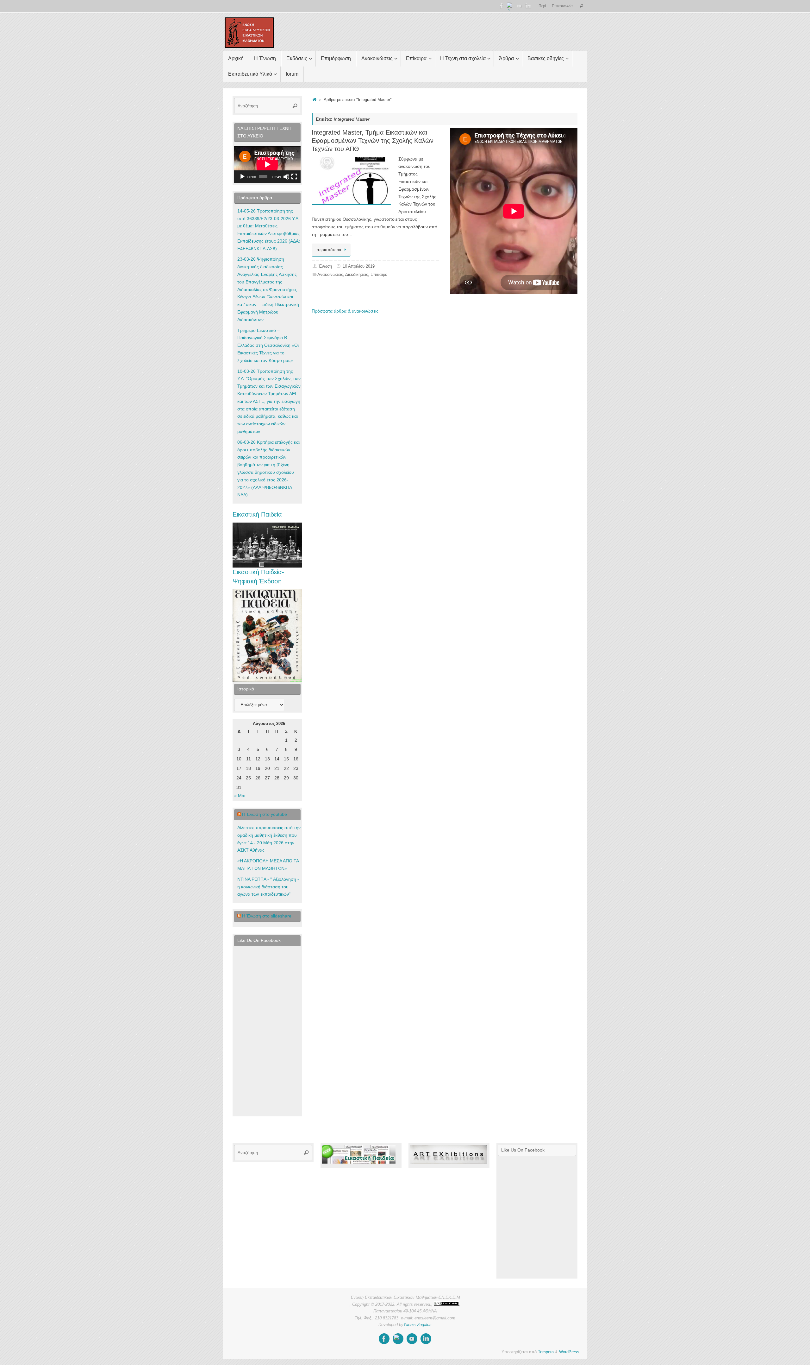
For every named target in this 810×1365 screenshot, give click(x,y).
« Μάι (239, 795)
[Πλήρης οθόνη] (294, 177)
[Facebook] (501, 6)
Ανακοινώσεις (330, 274)
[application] (267, 164)
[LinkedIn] (528, 6)
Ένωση (325, 266)
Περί (542, 6)
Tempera (546, 1352)
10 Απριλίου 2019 (359, 266)
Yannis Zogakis (417, 1325)
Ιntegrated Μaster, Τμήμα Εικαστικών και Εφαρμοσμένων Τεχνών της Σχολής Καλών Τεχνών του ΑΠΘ (372, 140)
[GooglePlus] (510, 6)
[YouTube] (519, 6)
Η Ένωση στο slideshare (266, 915)
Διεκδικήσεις (356, 274)
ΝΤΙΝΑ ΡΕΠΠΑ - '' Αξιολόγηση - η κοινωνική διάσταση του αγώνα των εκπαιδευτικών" (268, 887)
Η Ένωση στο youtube (264, 814)
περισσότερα (329, 250)
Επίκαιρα (379, 274)
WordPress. (570, 1352)
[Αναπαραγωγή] (242, 177)
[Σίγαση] (286, 177)
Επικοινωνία (562, 6)
